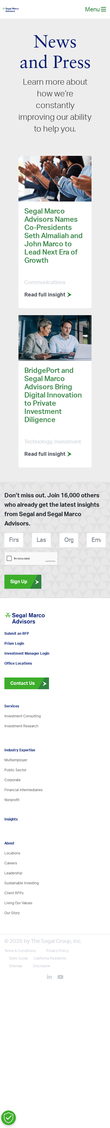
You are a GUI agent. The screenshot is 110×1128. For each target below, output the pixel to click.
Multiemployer (15, 780)
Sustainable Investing (21, 903)
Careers (10, 883)
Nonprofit (11, 820)
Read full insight (45, 299)
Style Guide (18, 978)
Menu (93, 11)
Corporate (12, 800)
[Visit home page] (37, 633)
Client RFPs (13, 913)
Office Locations (18, 683)
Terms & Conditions (19, 970)
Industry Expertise (19, 770)
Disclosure (41, 986)
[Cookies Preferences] (8, 1117)
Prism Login (14, 663)
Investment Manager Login (26, 673)
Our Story (12, 933)
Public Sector (15, 790)
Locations (12, 873)
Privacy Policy (57, 970)
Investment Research (21, 746)
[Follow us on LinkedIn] (51, 997)
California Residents (50, 978)
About (9, 863)
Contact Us (19, 703)
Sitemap (15, 986)
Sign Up (18, 585)
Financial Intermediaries (23, 810)
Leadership (13, 893)
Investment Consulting (22, 736)
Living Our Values (18, 923)
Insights (11, 839)
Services (11, 726)
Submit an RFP (16, 653)
